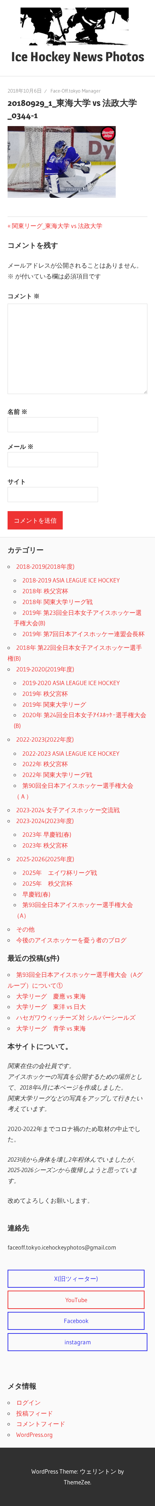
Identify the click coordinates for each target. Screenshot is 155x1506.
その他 (25, 929)
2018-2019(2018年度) (45, 566)
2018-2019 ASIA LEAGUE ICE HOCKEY (71, 580)
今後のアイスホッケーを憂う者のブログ (71, 940)
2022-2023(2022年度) (45, 739)
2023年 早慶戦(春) (46, 834)
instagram (78, 1342)
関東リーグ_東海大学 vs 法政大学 (57, 225)
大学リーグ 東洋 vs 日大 (51, 1006)
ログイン (28, 1402)
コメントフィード (40, 1423)
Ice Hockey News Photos (77, 56)
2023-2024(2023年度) (45, 820)
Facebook (76, 1320)
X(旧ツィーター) (76, 1278)
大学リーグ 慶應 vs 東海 (51, 996)
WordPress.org (34, 1434)
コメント (24, 296)
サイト (17, 481)
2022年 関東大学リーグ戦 (57, 774)
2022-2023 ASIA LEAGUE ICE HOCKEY (70, 753)
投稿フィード (34, 1413)
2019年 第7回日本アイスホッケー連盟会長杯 (83, 634)
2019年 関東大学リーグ (54, 704)
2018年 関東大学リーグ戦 (57, 601)
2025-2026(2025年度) (45, 859)
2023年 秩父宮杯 (45, 845)
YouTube (76, 1300)
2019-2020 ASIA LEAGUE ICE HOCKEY (71, 683)
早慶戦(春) (36, 894)
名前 (17, 411)
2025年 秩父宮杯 (47, 883)
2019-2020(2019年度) (45, 669)
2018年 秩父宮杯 (45, 591)
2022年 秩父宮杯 (45, 764)
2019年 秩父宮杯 (45, 693)
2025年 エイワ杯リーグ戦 (59, 872)
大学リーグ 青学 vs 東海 (51, 1028)
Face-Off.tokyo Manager (75, 91)
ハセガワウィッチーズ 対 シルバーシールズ (76, 1017)
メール (21, 446)
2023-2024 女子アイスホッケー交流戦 (68, 810)
